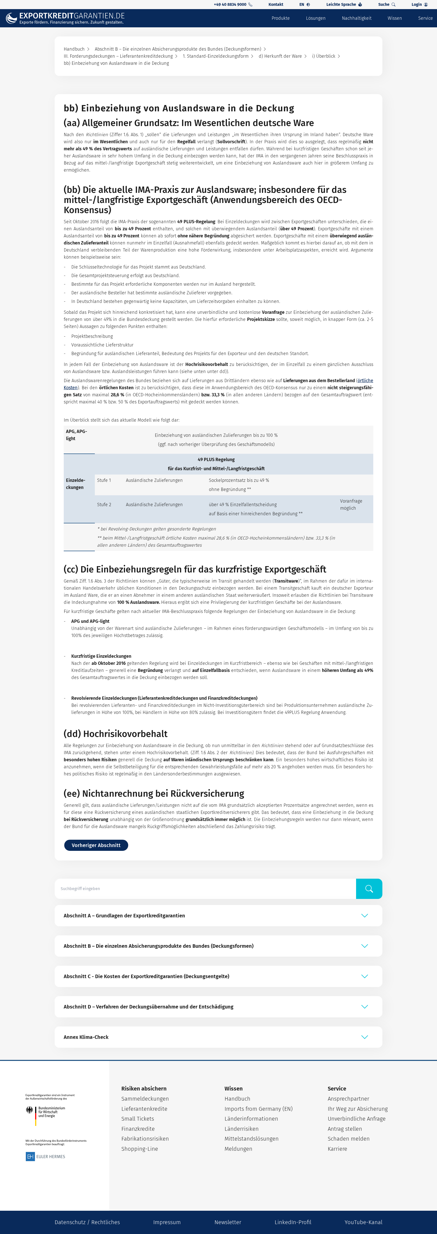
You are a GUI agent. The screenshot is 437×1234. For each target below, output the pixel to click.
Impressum (167, 1222)
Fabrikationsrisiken (145, 1138)
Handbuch (237, 1098)
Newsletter (227, 1222)
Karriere (337, 1148)
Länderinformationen (251, 1118)
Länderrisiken (242, 1128)
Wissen (395, 18)
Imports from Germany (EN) (259, 1108)
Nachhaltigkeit (357, 18)
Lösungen (316, 18)
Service (425, 18)
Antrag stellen (345, 1128)
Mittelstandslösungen (252, 1138)
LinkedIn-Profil (293, 1222)
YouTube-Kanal (363, 1222)
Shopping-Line (139, 1148)
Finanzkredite (138, 1128)
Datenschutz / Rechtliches (87, 1222)
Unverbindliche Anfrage (357, 1118)
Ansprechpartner (348, 1098)
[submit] (369, 889)
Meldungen (238, 1148)
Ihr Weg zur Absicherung (358, 1108)
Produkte (281, 18)
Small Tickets (137, 1118)
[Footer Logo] (56, 1127)
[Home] (68, 18)
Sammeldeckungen (145, 1098)
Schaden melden (349, 1138)
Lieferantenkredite (144, 1108)
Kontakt (276, 4)
